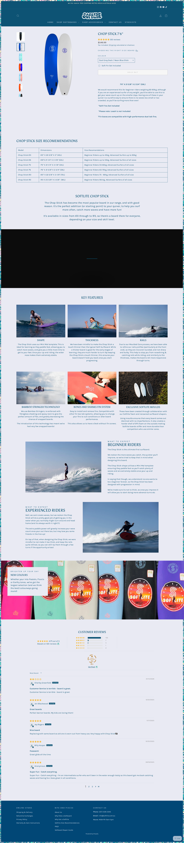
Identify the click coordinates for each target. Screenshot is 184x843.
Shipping (112, 45)
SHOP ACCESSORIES (93, 22)
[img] (35, 679)
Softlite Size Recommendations (67, 823)
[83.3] (92, 659)
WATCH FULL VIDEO (93, 282)
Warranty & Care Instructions (28, 823)
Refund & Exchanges (24, 816)
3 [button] (92, 786)
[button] (104, 39)
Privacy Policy (21, 819)
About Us (58, 812)
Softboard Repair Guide (64, 830)
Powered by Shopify (92, 834)
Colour (102, 56)
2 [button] (88, 786)
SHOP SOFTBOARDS (67, 22)
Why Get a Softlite (62, 819)
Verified (91, 667)
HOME (50, 22)
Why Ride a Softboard (63, 816)
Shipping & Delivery (24, 812)
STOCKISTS (131, 22)
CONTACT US (115, 22)
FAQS (57, 826)
